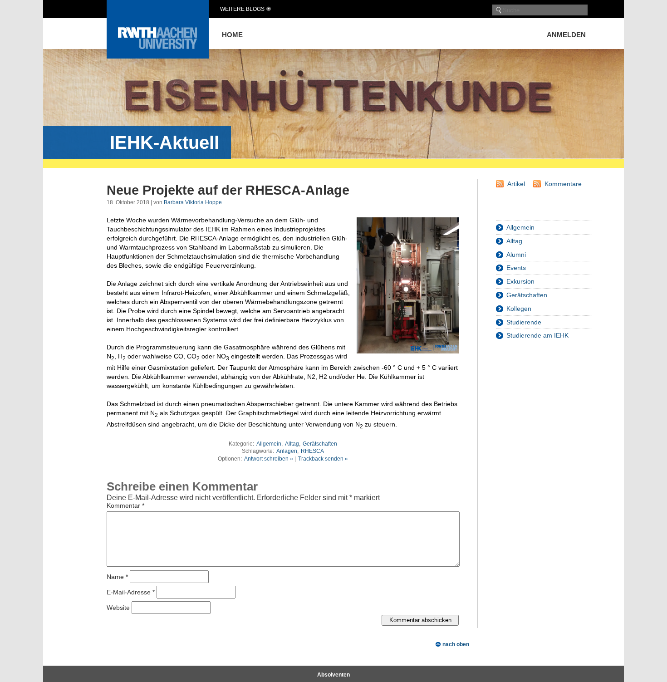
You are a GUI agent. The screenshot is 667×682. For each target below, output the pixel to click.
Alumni (516, 254)
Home (232, 35)
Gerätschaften (320, 444)
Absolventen (333, 675)
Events (516, 267)
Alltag (292, 444)
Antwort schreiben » (268, 459)
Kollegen (518, 308)
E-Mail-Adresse (131, 591)
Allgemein (268, 444)
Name (117, 576)
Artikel (516, 183)
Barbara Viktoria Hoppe (193, 202)
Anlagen (286, 451)
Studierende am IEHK (537, 335)
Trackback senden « (323, 459)
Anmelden (566, 35)
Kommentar (125, 505)
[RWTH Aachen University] (158, 56)
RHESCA (312, 451)
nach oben (455, 644)
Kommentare (563, 183)
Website (118, 607)
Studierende (523, 322)
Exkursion (520, 281)
